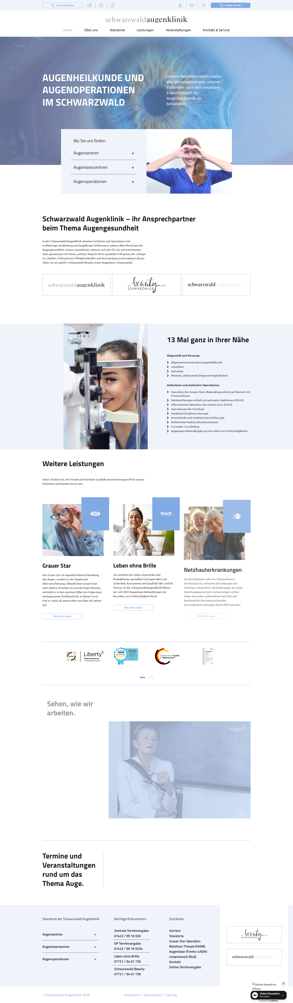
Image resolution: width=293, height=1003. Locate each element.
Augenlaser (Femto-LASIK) (188, 951)
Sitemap (171, 995)
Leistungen (145, 30)
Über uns (91, 30)
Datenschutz (153, 995)
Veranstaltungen (178, 30)
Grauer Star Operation (185, 941)
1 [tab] (142, 677)
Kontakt (175, 961)
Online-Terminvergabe (185, 967)
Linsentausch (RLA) (182, 956)
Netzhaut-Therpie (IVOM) (187, 946)
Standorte (117, 30)
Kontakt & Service (216, 30)
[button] (268, 986)
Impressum (132, 995)
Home (67, 30)
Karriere (175, 930)
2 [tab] (150, 677)
